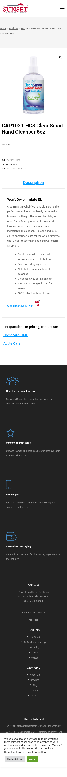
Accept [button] (32, 759)
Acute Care (11, 343)
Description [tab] (33, 182)
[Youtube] (36, 619)
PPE (23, 28)
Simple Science (19, 168)
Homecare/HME (15, 335)
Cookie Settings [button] (15, 759)
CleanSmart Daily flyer (20, 305)
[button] (60, 57)
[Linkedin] (30, 619)
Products (13, 28)
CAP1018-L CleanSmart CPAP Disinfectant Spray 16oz (33, 732)
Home (3, 28)
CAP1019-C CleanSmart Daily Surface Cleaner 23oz (33, 725)
